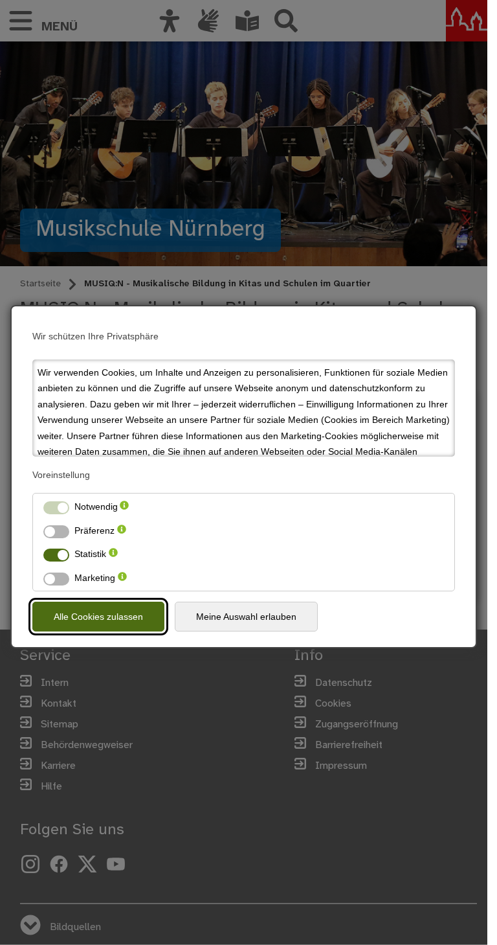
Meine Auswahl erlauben (246, 616)
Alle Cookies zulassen (98, 616)
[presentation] (124, 507)
